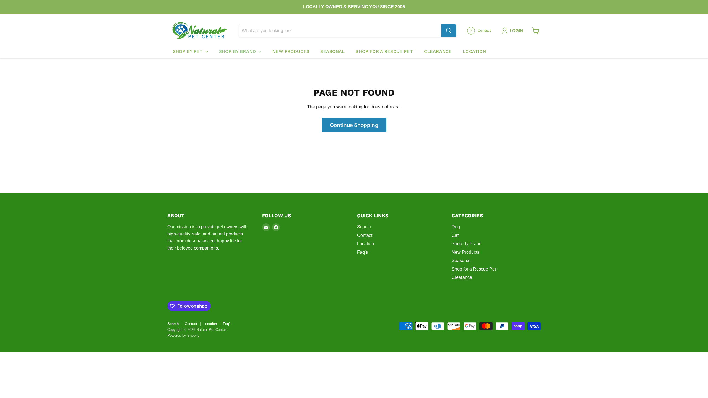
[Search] (448, 30)
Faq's (362, 252)
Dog (456, 226)
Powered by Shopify (183, 335)
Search (364, 226)
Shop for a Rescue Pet (474, 269)
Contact (364, 235)
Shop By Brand (466, 243)
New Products (465, 252)
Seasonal (461, 260)
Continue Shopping (354, 125)
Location (365, 243)
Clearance (462, 277)
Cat (455, 235)
